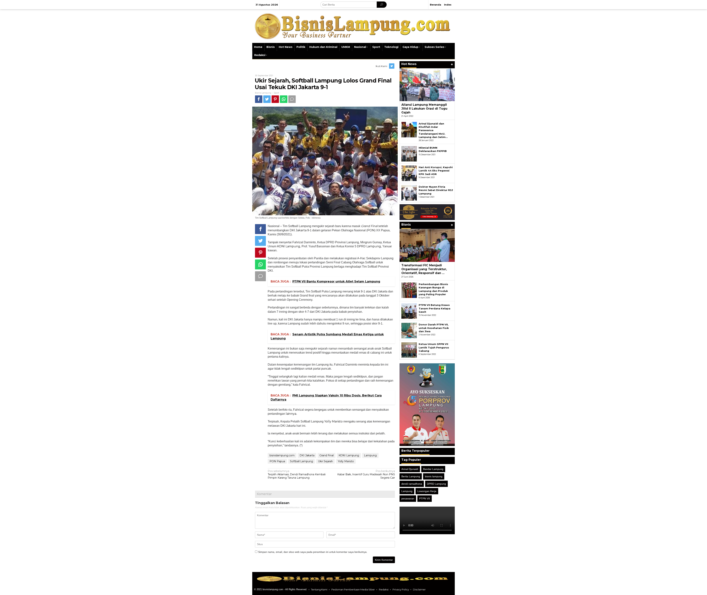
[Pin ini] (275, 99)
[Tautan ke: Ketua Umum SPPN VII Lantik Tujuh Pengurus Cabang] (409, 350)
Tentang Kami (319, 589)
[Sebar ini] (258, 99)
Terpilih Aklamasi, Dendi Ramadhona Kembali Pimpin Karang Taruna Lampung (297, 474)
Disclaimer (419, 589)
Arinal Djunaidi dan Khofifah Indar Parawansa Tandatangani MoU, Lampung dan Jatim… (433, 130)
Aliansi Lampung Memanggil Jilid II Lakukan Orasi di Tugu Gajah (424, 108)
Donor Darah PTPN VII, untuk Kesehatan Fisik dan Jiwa (434, 328)
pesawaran (407, 498)
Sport (276, 93)
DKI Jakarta (298, 230)
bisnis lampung (433, 476)
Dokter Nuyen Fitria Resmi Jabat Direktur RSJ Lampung (436, 190)
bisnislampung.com (282, 455)
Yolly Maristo (333, 421)
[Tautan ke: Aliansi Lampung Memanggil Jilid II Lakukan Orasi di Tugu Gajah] (427, 84)
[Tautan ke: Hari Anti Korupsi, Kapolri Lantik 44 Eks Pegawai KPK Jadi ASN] (409, 173)
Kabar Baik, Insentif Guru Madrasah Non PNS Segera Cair (366, 474)
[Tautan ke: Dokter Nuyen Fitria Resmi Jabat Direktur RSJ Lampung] (409, 192)
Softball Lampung (301, 461)
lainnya (291, 413)
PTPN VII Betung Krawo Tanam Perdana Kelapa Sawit (434, 308)
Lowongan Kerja (426, 491)
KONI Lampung (288, 246)
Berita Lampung (410, 476)
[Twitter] (392, 66)
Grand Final (326, 455)
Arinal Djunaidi (409, 469)
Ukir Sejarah (325, 461)
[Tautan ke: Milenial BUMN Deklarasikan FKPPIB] (409, 153)
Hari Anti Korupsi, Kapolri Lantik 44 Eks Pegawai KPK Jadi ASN (436, 170)
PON (370, 230)
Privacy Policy (401, 589)
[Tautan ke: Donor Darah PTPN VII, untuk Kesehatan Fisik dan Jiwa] (409, 330)
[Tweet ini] (267, 99)
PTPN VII (424, 498)
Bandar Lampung (433, 469)
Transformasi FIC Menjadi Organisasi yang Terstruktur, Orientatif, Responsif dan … (424, 269)
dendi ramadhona (411, 483)
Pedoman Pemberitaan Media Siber (353, 589)
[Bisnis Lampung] (353, 25)
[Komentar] (292, 99)
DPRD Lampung (436, 483)
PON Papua (277, 461)
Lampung (373, 246)
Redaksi (383, 589)
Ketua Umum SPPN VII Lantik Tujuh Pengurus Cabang (434, 347)
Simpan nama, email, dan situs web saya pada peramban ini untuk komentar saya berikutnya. (312, 551)
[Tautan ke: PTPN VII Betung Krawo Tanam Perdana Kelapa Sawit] (409, 311)
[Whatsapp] (283, 99)
